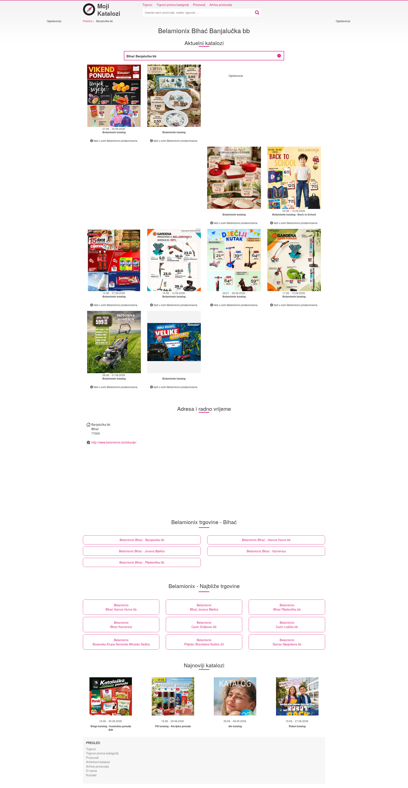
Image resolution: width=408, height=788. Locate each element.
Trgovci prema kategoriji (172, 5)
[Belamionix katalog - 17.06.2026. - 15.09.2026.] (294, 260)
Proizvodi (199, 5)
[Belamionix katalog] (174, 96)
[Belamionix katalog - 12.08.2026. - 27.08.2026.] (114, 260)
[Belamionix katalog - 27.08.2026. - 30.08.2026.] (114, 96)
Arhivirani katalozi (98, 762)
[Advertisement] (59, 86)
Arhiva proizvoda (221, 5)
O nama (91, 770)
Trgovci (147, 5)
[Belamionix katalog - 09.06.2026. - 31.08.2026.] (114, 342)
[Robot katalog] (297, 696)
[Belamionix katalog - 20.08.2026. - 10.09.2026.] (294, 178)
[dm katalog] (235, 696)
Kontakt (91, 775)
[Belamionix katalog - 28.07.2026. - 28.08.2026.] (234, 260)
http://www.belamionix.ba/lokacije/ (113, 442)
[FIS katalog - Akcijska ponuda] (173, 696)
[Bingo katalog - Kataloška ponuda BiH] (110, 696)
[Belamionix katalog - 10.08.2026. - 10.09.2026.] (174, 260)
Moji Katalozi (108, 9)
